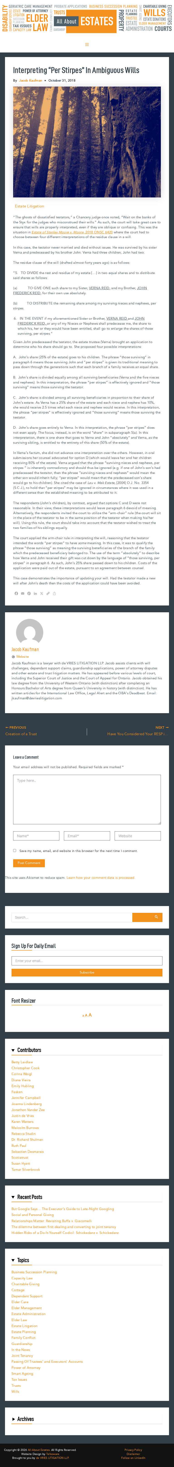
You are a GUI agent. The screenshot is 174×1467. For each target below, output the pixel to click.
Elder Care (20, 1302)
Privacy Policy (133, 1450)
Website (22, 656)
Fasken (17, 1092)
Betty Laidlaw (22, 1062)
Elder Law (19, 1320)
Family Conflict (24, 1337)
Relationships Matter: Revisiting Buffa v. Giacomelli (52, 1221)
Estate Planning (24, 1332)
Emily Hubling (23, 1086)
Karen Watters (22, 1121)
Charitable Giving (25, 1284)
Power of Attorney (26, 1367)
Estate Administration (29, 1314)
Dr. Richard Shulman (27, 1139)
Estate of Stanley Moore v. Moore (57, 232)
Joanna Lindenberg (27, 1104)
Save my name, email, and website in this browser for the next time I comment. (78, 851)
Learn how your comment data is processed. (101, 877)
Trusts (16, 1385)
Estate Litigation (29, 206)
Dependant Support (27, 1296)
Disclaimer (133, 1454)
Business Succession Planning (34, 1272)
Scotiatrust (20, 1157)
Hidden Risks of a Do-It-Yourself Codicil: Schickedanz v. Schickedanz (65, 1232)
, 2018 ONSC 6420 (98, 232)
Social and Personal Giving (33, 1215)
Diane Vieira (21, 1080)
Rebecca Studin (24, 1133)
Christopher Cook (26, 1068)
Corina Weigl (22, 1074)
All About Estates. (39, 1450)
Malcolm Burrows (25, 1128)
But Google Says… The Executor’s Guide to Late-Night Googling (63, 1209)
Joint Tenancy (22, 1355)
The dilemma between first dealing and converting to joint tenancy (64, 1227)
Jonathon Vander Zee (28, 1110)
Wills (15, 1391)
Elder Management (27, 1308)
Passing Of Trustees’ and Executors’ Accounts (47, 1361)
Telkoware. (53, 1454)
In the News (21, 1349)
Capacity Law (22, 1278)
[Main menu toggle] (87, 44)
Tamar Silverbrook (26, 1169)
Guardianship (22, 1344)
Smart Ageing (22, 1373)
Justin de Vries (23, 1115)
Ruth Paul (19, 1145)
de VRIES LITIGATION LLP (52, 1458)
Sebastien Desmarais (28, 1151)
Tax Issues (19, 1379)
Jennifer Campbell (26, 1098)
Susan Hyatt (21, 1163)
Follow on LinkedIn (133, 1458)
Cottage (18, 1290)
